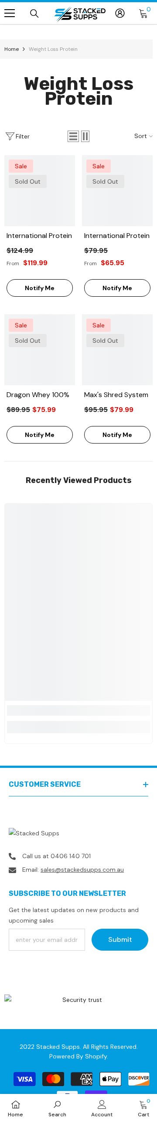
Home (11, 49)
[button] (73, 136)
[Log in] (120, 13)
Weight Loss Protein (53, 49)
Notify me (40, 288)
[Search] (34, 13)
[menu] (9, 13)
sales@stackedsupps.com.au (82, 869)
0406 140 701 (71, 856)
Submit (120, 939)
